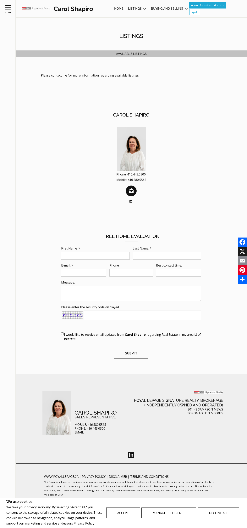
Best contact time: (169, 265)
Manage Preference (169, 513)
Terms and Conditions (149, 476)
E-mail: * (67, 265)
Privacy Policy (84, 523)
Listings (135, 8)
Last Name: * (142, 248)
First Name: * (70, 248)
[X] (242, 251)
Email (79, 432)
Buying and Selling (167, 8)
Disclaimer (118, 476)
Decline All (218, 513)
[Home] (36, 8)
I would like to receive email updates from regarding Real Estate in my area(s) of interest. (132, 336)
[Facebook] (242, 242)
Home (119, 8)
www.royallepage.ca (61, 476)
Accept (123, 513)
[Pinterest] (242, 270)
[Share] (242, 279)
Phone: (114, 265)
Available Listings (131, 54)
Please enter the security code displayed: (90, 307)
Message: (68, 282)
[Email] (242, 260)
